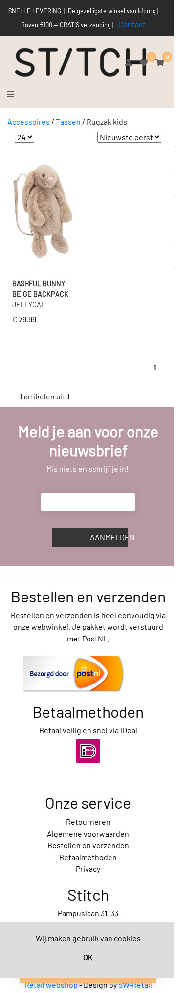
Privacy (88, 868)
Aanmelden (109, 537)
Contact (132, 24)
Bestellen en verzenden (88, 845)
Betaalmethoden (88, 856)
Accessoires (28, 121)
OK (88, 957)
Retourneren (88, 821)
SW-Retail (135, 984)
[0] (144, 62)
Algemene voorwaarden (88, 833)
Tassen (68, 121)
